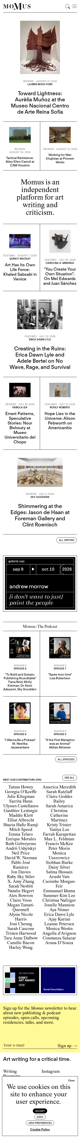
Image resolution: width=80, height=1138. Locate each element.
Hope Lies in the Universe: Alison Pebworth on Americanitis (60, 420)
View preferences (40, 1122)
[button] (71, 1080)
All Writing (66, 540)
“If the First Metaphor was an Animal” (60, 742)
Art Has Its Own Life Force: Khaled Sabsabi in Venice (20, 271)
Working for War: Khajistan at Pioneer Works (60, 158)
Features (9, 255)
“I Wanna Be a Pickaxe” (20, 740)
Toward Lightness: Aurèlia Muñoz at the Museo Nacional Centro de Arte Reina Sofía (40, 102)
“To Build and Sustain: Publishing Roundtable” (20, 676)
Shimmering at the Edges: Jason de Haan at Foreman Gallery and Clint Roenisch (40, 515)
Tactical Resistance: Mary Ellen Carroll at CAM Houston (20, 161)
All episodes (66, 759)
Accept (40, 1111)
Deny (40, 1117)
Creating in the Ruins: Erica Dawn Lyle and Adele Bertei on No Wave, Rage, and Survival (39, 357)
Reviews (28, 81)
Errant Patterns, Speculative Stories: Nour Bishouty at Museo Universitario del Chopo (20, 427)
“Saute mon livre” (60, 674)
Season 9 (20, 665)
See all (69, 777)
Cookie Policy (40, 1129)
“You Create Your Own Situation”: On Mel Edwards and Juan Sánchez (60, 276)
